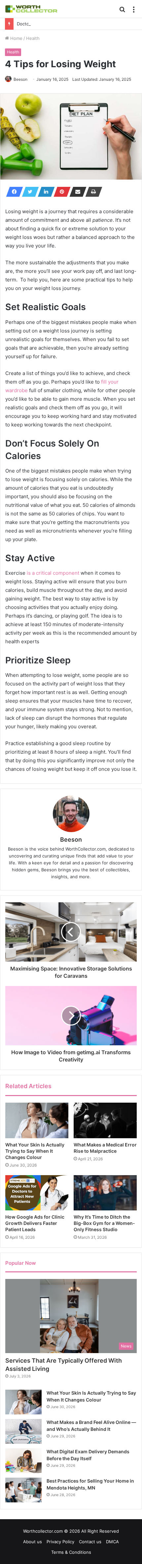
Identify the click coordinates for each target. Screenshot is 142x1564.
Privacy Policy (60, 1541)
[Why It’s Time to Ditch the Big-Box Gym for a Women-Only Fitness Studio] (105, 1193)
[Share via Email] (76, 192)
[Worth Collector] (31, 9)
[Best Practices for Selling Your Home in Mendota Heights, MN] (23, 1490)
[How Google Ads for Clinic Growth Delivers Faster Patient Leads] (36, 1193)
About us (32, 1541)
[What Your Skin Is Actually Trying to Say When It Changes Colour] (36, 1120)
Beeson (20, 79)
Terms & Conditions (71, 1552)
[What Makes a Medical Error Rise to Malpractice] (105, 1120)
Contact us (90, 1541)
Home (15, 38)
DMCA (112, 1541)
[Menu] (133, 11)
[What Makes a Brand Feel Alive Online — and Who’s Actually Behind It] (23, 1431)
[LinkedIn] (44, 192)
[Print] (91, 192)
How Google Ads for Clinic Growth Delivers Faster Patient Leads (34, 1223)
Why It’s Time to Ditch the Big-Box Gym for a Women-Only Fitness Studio (104, 1223)
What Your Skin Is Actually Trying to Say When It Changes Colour (34, 1151)
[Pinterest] (60, 192)
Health (33, 38)
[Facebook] (12, 192)
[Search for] (122, 11)
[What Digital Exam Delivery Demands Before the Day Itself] (23, 1460)
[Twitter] (28, 192)
